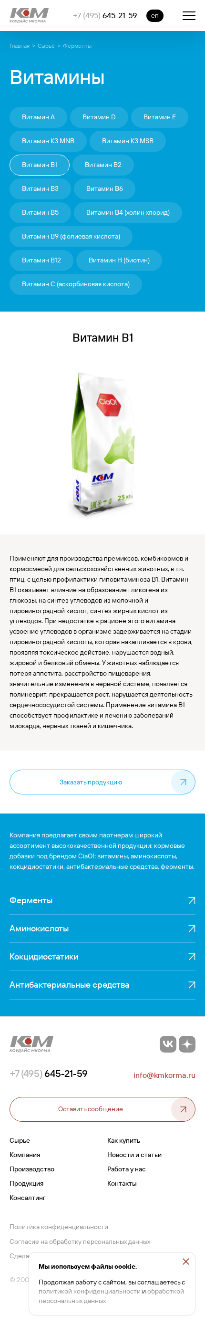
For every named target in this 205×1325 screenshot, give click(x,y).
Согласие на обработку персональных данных (80, 1241)
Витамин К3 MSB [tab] (128, 140)
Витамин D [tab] (99, 117)
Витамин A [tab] (38, 117)
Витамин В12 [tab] (41, 260)
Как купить (123, 1140)
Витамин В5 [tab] (40, 212)
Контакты (122, 1183)
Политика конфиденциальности (59, 1226)
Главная (20, 45)
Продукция (26, 1183)
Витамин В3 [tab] (40, 188)
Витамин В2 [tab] (103, 164)
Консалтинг (28, 1197)
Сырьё (46, 45)
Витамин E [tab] (160, 117)
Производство (32, 1169)
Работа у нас (126, 1169)
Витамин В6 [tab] (104, 188)
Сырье (20, 1140)
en (155, 15)
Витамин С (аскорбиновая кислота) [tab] (76, 284)
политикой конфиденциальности (90, 1291)
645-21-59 (105, 15)
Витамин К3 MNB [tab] (48, 140)
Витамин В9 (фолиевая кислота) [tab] (71, 236)
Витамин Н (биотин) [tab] (119, 260)
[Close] (185, 1261)
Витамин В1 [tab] (39, 164)
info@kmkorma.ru (164, 1075)
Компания (25, 1154)
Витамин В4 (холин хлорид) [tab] (128, 212)
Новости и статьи (134, 1154)
